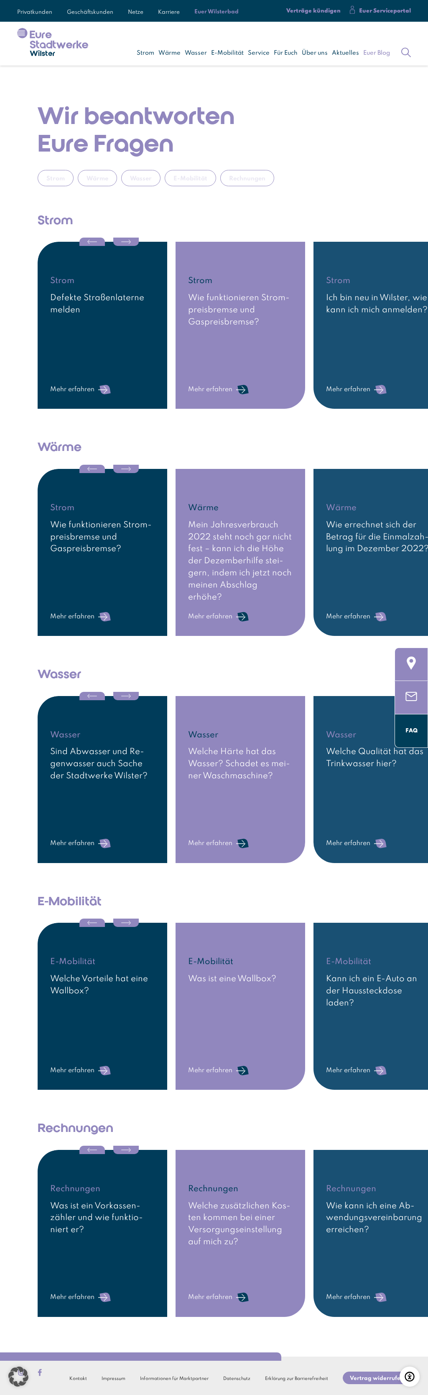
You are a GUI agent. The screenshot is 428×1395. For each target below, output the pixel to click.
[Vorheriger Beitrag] (92, 242)
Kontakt (78, 1378)
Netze (135, 11)
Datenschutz (236, 1378)
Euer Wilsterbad (216, 12)
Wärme (169, 53)
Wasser (196, 53)
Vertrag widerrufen (377, 1378)
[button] (18, 1376)
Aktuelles (345, 53)
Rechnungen (247, 179)
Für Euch (286, 53)
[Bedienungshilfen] (410, 1377)
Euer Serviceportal (385, 11)
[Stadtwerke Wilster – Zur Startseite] (52, 43)
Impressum (113, 1378)
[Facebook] (40, 1372)
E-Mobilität (227, 53)
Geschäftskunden (90, 11)
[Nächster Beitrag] (126, 242)
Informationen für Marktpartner (174, 1378)
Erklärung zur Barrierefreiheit (296, 1378)
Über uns (315, 53)
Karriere (169, 11)
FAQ (411, 730)
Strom (145, 53)
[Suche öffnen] (406, 50)
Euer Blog (376, 53)
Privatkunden (34, 11)
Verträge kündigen (313, 11)
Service (259, 53)
